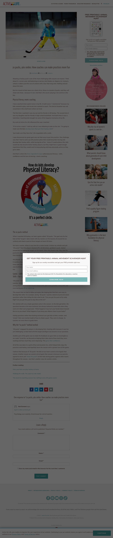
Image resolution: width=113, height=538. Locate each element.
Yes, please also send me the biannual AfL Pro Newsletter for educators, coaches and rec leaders (52, 274)
